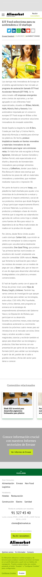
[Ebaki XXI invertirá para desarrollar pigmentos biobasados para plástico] (17, 405)
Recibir (35, 14)
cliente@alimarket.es (21, 523)
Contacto (30, 552)
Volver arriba (21, 473)
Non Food (29, 483)
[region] (21, 565)
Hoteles (5, 495)
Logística (6, 486)
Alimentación (8, 483)
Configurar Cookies (9, 573)
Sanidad (28, 501)
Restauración (17, 495)
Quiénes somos (7, 552)
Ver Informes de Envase (21, 452)
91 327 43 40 (21, 512)
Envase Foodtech (8, 36)
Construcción (8, 501)
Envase (19, 483)
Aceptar (22, 573)
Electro (19, 501)
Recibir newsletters (21, 536)
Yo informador (20, 552)
